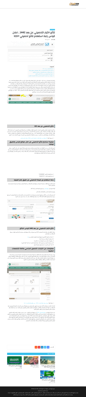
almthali (52, 39)
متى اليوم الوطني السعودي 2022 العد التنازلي (48, 380)
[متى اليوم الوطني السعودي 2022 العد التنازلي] (47, 374)
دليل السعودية (52, 29)
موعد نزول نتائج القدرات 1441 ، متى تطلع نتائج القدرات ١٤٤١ (36, 303)
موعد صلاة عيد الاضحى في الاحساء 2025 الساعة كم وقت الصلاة (48, 366)
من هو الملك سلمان (34, 366)
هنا (28, 237)
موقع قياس (46, 188)
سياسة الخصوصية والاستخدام (43, 390)
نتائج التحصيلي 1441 (41, 312)
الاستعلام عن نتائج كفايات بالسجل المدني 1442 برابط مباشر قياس (34, 138)
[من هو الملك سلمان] (31, 360)
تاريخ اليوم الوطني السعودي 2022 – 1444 (15, 366)
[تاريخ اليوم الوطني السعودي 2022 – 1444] (14, 360)
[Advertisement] (43, 18)
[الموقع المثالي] (74, 4)
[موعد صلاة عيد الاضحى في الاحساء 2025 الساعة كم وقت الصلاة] (47, 360)
